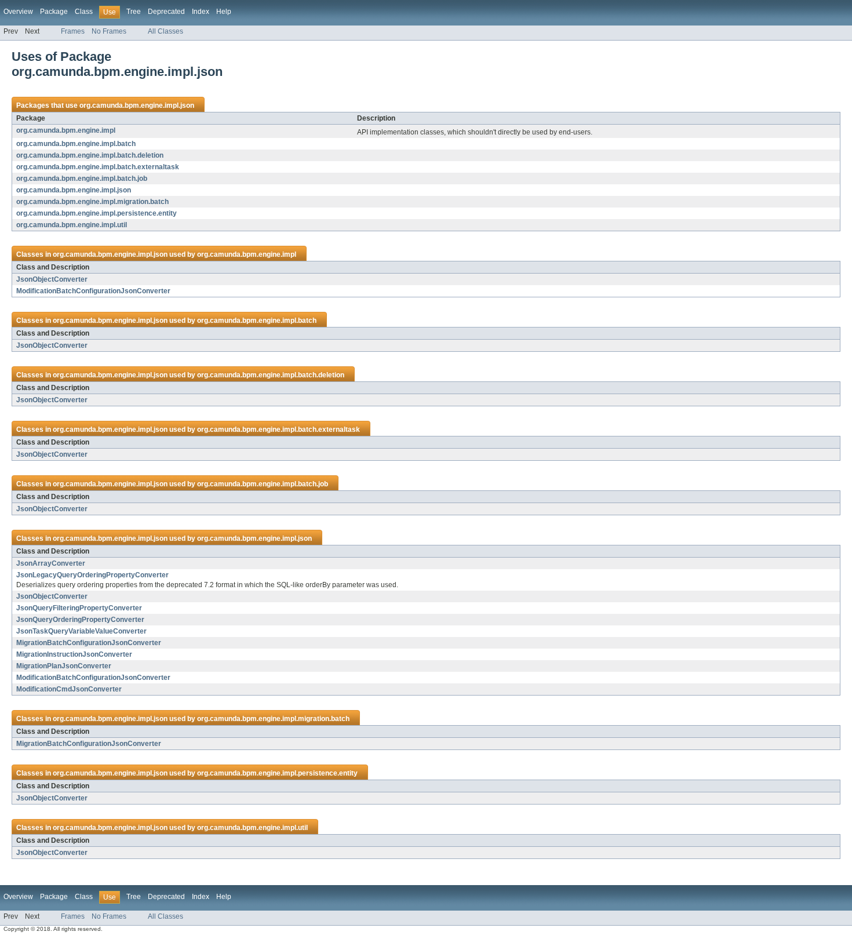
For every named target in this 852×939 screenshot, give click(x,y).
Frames (73, 31)
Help (223, 12)
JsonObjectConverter (52, 279)
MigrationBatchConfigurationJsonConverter (88, 643)
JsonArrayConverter (50, 563)
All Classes (165, 31)
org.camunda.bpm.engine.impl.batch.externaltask (97, 167)
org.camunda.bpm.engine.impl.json (136, 105)
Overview (18, 12)
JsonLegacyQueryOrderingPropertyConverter (92, 575)
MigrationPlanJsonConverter (63, 666)
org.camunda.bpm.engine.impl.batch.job (81, 178)
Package (54, 12)
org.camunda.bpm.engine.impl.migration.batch (92, 202)
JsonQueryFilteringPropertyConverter (79, 608)
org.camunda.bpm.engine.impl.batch (76, 144)
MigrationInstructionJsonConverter (74, 654)
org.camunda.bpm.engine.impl (65, 130)
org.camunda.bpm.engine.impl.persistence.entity (96, 213)
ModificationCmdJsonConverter (69, 689)
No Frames (109, 31)
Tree (133, 12)
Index (200, 12)
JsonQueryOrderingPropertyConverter (80, 620)
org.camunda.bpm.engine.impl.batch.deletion (89, 155)
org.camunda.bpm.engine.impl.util (71, 225)
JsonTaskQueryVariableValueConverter (81, 631)
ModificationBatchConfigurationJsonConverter (93, 291)
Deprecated (166, 12)
